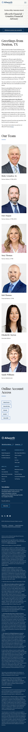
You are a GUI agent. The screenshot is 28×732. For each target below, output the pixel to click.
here (12, 126)
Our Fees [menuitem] (16, 460)
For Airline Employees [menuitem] (6, 457)
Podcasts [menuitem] (16, 471)
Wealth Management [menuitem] (6, 453)
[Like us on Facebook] (7, 516)
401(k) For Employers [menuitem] (6, 455)
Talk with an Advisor (6, 444)
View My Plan (6, 406)
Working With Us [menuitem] (19, 450)
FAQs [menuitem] (16, 457)
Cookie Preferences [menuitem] (19, 525)
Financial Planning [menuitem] (18, 474)
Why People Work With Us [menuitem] (20, 453)
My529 (5, 414)
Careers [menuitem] (3, 478)
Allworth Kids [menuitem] (4, 476)
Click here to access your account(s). (13, 30)
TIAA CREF (5, 418)
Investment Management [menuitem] (20, 476)
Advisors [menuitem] (3, 469)
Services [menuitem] (4, 450)
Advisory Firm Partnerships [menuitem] (7, 474)
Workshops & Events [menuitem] (19, 469)
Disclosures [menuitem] (11, 525)
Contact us (17, 444)
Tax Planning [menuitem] (17, 478)
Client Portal (6, 402)
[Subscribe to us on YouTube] (10, 516)
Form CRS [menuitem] (4, 481)
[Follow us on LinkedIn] (2, 516)
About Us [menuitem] (4, 466)
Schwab (5, 410)
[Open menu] (25, 2)
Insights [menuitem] (17, 466)
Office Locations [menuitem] (18, 455)
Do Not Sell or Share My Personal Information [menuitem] (11, 526)
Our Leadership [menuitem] (5, 471)
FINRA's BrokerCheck (11, 542)
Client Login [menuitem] (17, 462)
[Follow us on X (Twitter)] (4, 516)
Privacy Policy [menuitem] (4, 525)
